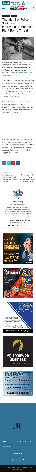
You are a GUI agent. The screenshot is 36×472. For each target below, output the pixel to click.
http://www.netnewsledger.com (18, 204)
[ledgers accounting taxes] (18, 317)
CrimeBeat (20, 13)
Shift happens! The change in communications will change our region (27, 178)
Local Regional (11, 13)
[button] (3, 8)
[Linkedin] (18, 163)
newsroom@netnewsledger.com (22, 446)
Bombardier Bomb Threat (23, 73)
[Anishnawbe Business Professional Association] (18, 351)
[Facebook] (4, 163)
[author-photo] (18, 199)
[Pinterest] (13, 163)
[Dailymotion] (9, 225)
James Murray (8, 34)
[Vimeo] (22, 225)
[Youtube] (26, 225)
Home (3, 13)
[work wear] (18, 283)
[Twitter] (9, 163)
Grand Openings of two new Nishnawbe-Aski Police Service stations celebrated (9, 178)
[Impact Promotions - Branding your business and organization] (18, 383)
